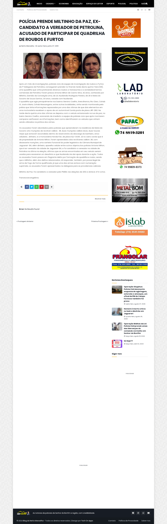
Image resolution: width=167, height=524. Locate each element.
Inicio (39, 3)
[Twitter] (32, 187)
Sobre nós (54, 10)
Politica (134, 3)
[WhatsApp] (36, 187)
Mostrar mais (100, 199)
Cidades (50, 3)
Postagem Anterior (25, 221)
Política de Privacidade (37, 10)
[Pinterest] (41, 187)
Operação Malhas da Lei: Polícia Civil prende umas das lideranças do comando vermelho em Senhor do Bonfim (135, 328)
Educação (77, 3)
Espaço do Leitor (94, 3)
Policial (122, 3)
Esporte (110, 3)
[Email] (46, 187)
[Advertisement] (130, 413)
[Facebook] (27, 187)
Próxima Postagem (99, 221)
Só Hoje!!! (128, 341)
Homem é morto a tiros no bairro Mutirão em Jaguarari (135, 311)
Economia (64, 3)
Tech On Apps (87, 520)
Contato (20, 10)
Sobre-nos (145, 520)
